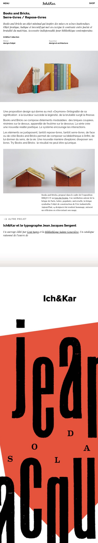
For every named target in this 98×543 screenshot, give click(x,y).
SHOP (92, 3)
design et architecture (58, 43)
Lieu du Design (61, 198)
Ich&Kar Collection (11, 37)
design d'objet (9, 43)
